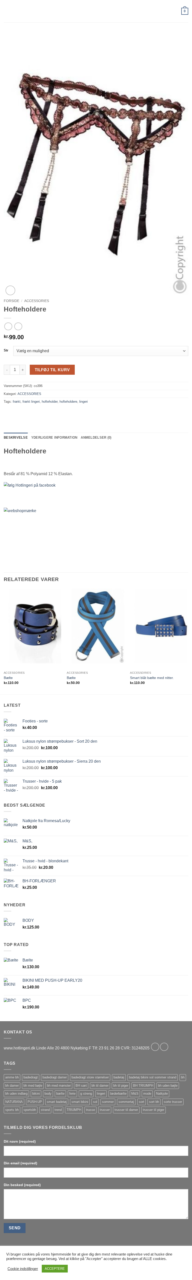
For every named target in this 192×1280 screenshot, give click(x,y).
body (48, 1093)
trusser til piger (153, 1110)
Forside (11, 301)
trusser (105, 1110)
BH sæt (81, 1085)
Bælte (8, 678)
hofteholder (50, 401)
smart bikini (80, 1102)
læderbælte (118, 1093)
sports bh (12, 1110)
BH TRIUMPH (143, 1085)
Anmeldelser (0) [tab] (96, 437)
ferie (72, 1093)
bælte (60, 1093)
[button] (7, 11)
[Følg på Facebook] (155, 1047)
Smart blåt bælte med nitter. (152, 678)
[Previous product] (18, 326)
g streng (86, 1093)
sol (95, 1102)
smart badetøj (57, 1102)
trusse (90, 1110)
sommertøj (126, 1102)
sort (141, 1102)
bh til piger (120, 1085)
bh (182, 1077)
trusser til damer (126, 1110)
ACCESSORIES (36, 301)
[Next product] (8, 326)
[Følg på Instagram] (164, 1047)
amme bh (12, 1077)
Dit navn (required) (20, 1141)
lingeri (83, 401)
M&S (134, 1093)
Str (6, 350)
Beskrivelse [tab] (16, 437)
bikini (36, 1093)
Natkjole (162, 1093)
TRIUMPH (73, 1110)
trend (58, 1110)
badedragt (31, 1077)
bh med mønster (59, 1085)
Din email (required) (20, 1163)
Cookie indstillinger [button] (23, 1269)
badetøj (119, 1077)
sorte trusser (173, 1102)
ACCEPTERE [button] (55, 1269)
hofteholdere (68, 401)
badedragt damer (54, 1077)
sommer (108, 1102)
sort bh (154, 1102)
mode (147, 1093)
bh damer (12, 1085)
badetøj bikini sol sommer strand (152, 1077)
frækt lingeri (31, 401)
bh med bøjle (33, 1085)
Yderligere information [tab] (54, 437)
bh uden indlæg (16, 1093)
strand (45, 1110)
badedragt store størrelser (90, 1077)
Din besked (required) (22, 1185)
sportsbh (30, 1110)
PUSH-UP (35, 1102)
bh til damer (100, 1085)
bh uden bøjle (168, 1085)
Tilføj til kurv (52, 370)
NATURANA (14, 1102)
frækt (16, 401)
